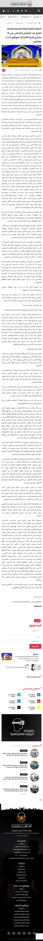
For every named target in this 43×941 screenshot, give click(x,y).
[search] (8, 11)
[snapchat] (14, 933)
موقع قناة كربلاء (21, 900)
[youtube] (18, 11)
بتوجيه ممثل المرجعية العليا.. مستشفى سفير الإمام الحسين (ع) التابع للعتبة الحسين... (14, 778)
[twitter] (22, 11)
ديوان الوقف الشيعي (21, 894)
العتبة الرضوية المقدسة (21, 917)
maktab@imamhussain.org (21, 849)
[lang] (4, 11)
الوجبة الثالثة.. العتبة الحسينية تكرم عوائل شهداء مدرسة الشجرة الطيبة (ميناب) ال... (15, 790)
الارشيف (9, 23)
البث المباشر (21, 872)
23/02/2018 (36, 70)
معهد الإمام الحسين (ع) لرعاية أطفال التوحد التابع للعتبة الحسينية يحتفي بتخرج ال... (15, 766)
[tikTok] (8, 933)
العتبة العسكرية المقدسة (21, 920)
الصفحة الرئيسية (32, 23)
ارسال (34, 646)
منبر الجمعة (19, 23)
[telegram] (19, 933)
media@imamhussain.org (22, 852)
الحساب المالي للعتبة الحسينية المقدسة (21, 858)
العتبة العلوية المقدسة (21, 911)
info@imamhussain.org (21, 846)
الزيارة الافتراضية (21, 875)
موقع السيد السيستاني (22, 891)
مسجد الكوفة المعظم (21, 925)
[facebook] (26, 11)
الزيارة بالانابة (21, 869)
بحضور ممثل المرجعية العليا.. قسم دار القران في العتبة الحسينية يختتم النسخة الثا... (14, 754)
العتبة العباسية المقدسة (21, 922)
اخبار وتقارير (23, 751)
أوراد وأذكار (21, 877)
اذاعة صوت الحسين (21, 880)
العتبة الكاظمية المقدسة (21, 914)
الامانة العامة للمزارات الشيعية (21, 897)
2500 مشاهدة (24, 70)
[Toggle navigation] (38, 11)
